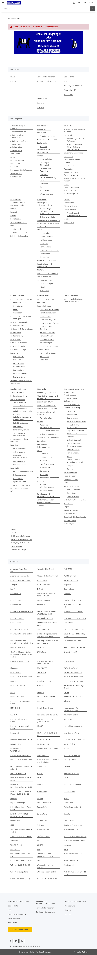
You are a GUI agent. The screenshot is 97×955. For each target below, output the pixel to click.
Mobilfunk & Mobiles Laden (75, 500)
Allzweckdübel (45, 233)
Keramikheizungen (47, 332)
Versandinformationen (46, 77)
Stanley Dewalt (43, 829)
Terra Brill (14, 841)
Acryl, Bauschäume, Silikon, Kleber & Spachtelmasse (74, 147)
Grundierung (42, 441)
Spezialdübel (45, 254)
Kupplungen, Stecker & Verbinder (19, 440)
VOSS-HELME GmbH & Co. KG (20, 855)
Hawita (40, 685)
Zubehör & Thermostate (49, 346)
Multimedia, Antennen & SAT (20, 489)
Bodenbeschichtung (45, 402)
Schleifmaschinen (71, 513)
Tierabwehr (15, 384)
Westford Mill (69, 865)
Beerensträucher (20, 302)
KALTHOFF (14, 715)
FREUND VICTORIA (71, 668)
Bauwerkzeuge (72, 418)
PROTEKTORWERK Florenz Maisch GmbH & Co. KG (20, 792)
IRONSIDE (41, 701)
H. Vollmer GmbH (44, 681)
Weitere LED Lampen (21, 485)
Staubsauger (69, 524)
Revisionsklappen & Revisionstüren (71, 189)
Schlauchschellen (44, 277)
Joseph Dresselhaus (45, 708)
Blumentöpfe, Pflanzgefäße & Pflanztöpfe (21, 317)
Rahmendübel (45, 247)
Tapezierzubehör (46, 490)
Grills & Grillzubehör (18, 343)
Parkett (13, 215)
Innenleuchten (19, 461)
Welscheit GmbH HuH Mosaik (45, 866)
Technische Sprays (18, 550)
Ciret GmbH (68, 622)
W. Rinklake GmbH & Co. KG (21, 860)
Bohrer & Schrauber (72, 404)
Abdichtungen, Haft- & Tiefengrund (75, 139)
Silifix (12, 825)
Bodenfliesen (69, 203)
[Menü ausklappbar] (3, 1)
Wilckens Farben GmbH (46, 872)
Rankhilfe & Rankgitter (19, 349)
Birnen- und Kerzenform (23, 471)
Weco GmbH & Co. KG (72, 860)
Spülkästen (44, 190)
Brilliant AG (41, 604)
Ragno (66, 798)
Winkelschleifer (70, 520)
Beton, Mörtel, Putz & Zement (72, 161)
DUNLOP (40, 647)
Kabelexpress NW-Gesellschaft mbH (71, 709)
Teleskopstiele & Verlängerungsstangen (46, 495)
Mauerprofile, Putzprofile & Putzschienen (74, 179)
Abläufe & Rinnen (44, 129)
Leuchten (14, 445)
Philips (39, 773)
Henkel (66, 692)
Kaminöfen (44, 356)
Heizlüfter (41, 302)
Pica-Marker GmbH (71, 773)
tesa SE (40, 841)
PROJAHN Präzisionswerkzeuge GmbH (21, 785)
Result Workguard (44, 803)
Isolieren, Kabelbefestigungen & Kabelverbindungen (22, 417)
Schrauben (44, 290)
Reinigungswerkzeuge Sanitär (48, 179)
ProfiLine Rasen (19, 377)
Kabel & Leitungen (20, 423)
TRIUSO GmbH (16, 845)
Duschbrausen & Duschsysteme (43, 151)
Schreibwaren (16, 546)
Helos (12, 692)
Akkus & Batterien (17, 392)
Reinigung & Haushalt (20, 543)
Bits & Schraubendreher (76, 421)
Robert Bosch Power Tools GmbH (20, 808)
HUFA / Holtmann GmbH (46, 697)
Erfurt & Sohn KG (70, 652)
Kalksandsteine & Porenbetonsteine (71, 173)
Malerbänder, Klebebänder (48, 478)
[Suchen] (92, 8)
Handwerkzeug (70, 411)
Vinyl (12, 226)
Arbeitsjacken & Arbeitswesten (16, 145)
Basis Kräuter (18, 363)
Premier (67, 778)
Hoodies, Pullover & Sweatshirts (18, 162)
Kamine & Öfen (43, 349)
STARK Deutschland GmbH (20, 836)
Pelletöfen (44, 360)
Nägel (42, 287)
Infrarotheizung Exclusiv (49, 323)
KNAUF (40, 726)
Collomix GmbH (43, 629)
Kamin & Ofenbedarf (48, 353)
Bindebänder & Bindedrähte (48, 220)
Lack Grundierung (47, 464)
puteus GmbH (69, 791)
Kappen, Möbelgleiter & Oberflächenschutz (73, 300)
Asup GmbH (42, 580)
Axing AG (14, 584)
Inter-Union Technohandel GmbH (20, 702)
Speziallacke (45, 467)
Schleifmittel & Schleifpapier (75, 517)
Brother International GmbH (21, 611)
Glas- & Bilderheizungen (49, 309)
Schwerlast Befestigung (49, 250)
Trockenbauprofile (71, 193)
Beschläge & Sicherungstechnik (44, 204)
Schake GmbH (42, 814)
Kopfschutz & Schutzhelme (21, 170)
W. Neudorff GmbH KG (73, 854)
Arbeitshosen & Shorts (19, 141)
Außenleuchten (19, 452)
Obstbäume (18, 306)
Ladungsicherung (71, 479)
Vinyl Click (17, 229)
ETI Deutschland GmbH (19, 661)
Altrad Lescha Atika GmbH (20, 580)
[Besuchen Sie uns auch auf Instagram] (22, 941)
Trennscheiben (73, 496)
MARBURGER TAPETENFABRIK (16, 749)
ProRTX (40, 784)
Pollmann (41, 778)
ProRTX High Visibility (72, 784)
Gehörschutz (15, 157)
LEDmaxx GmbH (43, 740)
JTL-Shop (85, 952)
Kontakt (13, 81)
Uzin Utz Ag (15, 849)
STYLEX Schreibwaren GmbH (75, 836)
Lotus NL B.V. (15, 744)
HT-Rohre (43, 174)
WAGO (39, 860)
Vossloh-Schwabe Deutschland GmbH (45, 855)
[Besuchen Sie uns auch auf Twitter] (16, 941)
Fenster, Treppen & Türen (21, 539)
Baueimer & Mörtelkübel (73, 153)
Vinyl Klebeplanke (20, 232)
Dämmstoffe (69, 165)
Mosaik (66, 219)
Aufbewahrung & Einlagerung (70, 399)
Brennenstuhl (15, 604)
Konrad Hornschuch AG (73, 726)
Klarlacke (43, 460)
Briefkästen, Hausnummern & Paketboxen (48, 225)
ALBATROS (68, 569)
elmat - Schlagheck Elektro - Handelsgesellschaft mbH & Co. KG (21, 654)
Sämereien (14, 353)
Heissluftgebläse (70, 472)
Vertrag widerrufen (20, 929)
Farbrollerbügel (46, 418)
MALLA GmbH (69, 744)
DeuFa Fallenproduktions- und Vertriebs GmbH (47, 635)
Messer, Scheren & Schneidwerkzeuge (74, 444)
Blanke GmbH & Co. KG (73, 600)
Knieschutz (14, 166)
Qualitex (13, 798)
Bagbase (67, 584)
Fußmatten (14, 208)
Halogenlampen (19, 475)
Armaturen (41, 133)
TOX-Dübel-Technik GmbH (74, 841)
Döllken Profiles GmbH (73, 641)
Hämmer (70, 437)
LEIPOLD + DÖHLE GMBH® (74, 740)
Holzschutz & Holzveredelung (43, 445)
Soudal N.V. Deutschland (74, 825)
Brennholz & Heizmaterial (47, 299)
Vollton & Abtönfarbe (48, 434)
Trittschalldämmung (18, 222)
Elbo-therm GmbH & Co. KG (75, 647)
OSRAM (67, 766)
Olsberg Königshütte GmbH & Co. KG (21, 767)
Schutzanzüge (16, 173)
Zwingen (70, 469)
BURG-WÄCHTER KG (45, 618)
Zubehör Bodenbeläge (19, 236)
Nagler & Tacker (73, 453)
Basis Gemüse (18, 360)
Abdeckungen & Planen (46, 392)
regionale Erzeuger (17, 803)
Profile (66, 184)
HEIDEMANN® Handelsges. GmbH (74, 686)
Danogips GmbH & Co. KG (74, 629)
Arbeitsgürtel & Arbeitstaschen (70, 393)
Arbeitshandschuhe (18, 132)
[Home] (48, 42)
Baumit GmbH (69, 589)
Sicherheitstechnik (47, 217)
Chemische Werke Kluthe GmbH (47, 623)
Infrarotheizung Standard (46, 327)
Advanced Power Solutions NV (20, 570)
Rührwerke (68, 503)
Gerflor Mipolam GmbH (73, 672)
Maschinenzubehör (71, 486)
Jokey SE (67, 701)
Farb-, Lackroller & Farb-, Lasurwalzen (46, 413)
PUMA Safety (42, 791)
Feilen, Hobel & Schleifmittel (73, 426)
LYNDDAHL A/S (43, 744)
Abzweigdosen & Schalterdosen (19, 404)
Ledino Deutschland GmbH (21, 740)
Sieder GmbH (15, 821)
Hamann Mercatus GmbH (74, 681)
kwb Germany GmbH (72, 733)
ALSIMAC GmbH (70, 576)
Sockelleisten (15, 219)
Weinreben (17, 313)
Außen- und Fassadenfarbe (46, 426)
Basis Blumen (18, 356)
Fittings (40, 156)
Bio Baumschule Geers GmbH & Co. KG (46, 594)
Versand (37, 946)
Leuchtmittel (15, 468)
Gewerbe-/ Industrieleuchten (20, 456)
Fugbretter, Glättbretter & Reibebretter (76, 432)
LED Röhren (17, 478)
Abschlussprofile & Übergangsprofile (17, 204)
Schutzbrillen (15, 177)
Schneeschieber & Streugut (21, 380)
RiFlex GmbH (69, 803)
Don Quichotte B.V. (17, 647)
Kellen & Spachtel (74, 440)
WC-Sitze (43, 146)
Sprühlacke (44, 471)
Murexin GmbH (43, 755)
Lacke (39, 450)
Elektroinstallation (17, 399)
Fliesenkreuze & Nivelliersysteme (73, 214)
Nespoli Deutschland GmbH (21, 760)
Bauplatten (68, 156)
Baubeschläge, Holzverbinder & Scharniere (46, 211)
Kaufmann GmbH (71, 715)
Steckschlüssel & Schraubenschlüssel (75, 461)
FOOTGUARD (42, 668)
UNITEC (40, 845)
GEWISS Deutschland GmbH (21, 677)
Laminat (13, 212)
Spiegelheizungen (47, 339)
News (12, 77)
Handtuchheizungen (48, 313)
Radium (40, 798)
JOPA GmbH (15, 708)
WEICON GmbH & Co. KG (20, 865)
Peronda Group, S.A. (18, 773)
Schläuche (44, 184)
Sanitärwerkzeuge (71, 510)
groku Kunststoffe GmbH (73, 677)
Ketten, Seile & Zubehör (46, 260)
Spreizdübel (45, 257)
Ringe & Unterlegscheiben (47, 273)
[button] (74, 2)
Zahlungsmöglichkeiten (46, 81)
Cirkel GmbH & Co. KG (19, 629)
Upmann (67, 845)
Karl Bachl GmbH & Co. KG (47, 715)
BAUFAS (40, 589)
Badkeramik (41, 143)
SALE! (13, 529)
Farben (40, 421)
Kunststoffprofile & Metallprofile (44, 265)
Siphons (43, 187)
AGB (65, 81)
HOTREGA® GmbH (17, 697)
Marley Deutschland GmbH (48, 748)
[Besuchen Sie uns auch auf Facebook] (10, 941)
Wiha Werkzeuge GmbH (19, 872)
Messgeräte (17, 426)
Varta (66, 849)
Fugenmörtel (69, 169)
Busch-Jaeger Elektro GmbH (75, 618)
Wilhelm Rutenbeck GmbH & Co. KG (75, 873)
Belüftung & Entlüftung (20, 536)
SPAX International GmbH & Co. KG (21, 830)
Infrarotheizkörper (44, 306)
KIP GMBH (68, 719)
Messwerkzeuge (73, 449)
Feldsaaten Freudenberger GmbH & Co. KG (47, 662)
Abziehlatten (72, 414)
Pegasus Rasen (19, 370)
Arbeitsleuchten (19, 448)
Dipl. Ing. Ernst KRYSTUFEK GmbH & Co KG (47, 642)
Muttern (40, 270)
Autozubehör (16, 532)
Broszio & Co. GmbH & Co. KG (74, 605)
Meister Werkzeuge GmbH (20, 755)
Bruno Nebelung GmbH (73, 611)
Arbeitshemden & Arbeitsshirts (17, 136)
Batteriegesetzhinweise (73, 85)
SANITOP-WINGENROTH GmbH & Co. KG (19, 815)
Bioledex (67, 593)
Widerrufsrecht (70, 90)
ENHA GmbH (42, 652)
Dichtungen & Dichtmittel (45, 163)
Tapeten (40, 481)
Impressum (68, 94)
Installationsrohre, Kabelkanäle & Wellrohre (23, 410)
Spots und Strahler (20, 482)
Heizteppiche (45, 316)
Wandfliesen (69, 222)
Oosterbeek (41, 766)
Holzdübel (44, 243)
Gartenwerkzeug (16, 336)
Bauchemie (68, 135)
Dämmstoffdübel (46, 236)
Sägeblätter (71, 493)
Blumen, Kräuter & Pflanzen (21, 299)
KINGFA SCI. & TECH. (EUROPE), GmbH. (45, 720)
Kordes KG (14, 733)
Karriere (40, 103)
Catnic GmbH (15, 622)
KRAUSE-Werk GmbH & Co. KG (47, 734)
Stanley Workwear (71, 829)
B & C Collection (43, 584)
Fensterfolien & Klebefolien (48, 437)
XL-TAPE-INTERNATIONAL (47, 879)
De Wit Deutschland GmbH (21, 634)
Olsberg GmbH (70, 760)
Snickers (40, 825)
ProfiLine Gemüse (20, 373)
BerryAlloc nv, (15, 593)
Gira (38, 677)
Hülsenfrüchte (19, 367)
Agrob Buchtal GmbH (45, 569)
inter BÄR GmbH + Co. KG (74, 697)
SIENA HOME (69, 821)
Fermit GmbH (69, 661)
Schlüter (67, 814)
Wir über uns (42, 99)
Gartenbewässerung (18, 325)
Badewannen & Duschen (47, 139)
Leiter (66, 483)
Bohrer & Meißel (73, 489)
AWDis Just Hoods (71, 580)
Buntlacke (44, 454)
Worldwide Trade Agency (20, 879)
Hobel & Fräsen (70, 476)
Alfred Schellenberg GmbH (47, 576)
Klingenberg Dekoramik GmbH (19, 727)
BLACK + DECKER (43, 600)
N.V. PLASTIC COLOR (72, 755)
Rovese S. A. (42, 807)
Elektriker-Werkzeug (72, 408)
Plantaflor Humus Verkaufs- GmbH (21, 779)
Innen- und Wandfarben (49, 431)
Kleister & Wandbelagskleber (47, 485)
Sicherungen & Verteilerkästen (19, 434)
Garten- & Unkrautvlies (19, 322)
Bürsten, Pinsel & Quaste (47, 409)
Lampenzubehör (19, 465)
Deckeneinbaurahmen (19, 396)
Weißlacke (44, 474)
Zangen (70, 465)
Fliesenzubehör (70, 209)
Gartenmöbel (15, 332)
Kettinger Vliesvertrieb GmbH (19, 720)
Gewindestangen (46, 283)
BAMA (12, 589)
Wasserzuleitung (46, 194)
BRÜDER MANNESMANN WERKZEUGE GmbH (46, 612)
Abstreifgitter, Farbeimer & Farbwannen (47, 397)
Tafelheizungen (46, 343)
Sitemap (40, 107)
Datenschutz (69, 77)
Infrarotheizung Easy (48, 320)
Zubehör (40, 506)
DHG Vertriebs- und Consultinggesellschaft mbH (21, 642)
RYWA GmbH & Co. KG (72, 807)
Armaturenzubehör (47, 136)
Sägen (69, 456)
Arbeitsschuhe (16, 150)
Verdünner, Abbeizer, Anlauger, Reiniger (45, 501)
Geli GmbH (41, 672)
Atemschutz (15, 154)
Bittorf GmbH (15, 600)
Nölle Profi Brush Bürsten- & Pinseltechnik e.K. (48, 761)
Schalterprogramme (21, 430)
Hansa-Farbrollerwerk (19, 685)
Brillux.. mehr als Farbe (46, 405)
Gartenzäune (15, 339)
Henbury (40, 692)
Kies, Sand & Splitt (17, 346)
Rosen (15, 309)
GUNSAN (13, 681)
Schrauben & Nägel (45, 280)
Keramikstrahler (46, 336)
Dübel (39, 230)
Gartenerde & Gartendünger (21, 329)
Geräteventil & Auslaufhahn (45, 169)
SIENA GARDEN (43, 821)
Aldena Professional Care (20, 576)
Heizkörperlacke (46, 457)
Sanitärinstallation (44, 159)
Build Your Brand (17, 618)
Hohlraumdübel (46, 240)
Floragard (14, 668)
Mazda (66, 748)
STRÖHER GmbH (43, 836)
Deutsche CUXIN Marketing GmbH (74, 635)
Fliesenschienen (70, 206)
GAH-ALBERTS (15, 672)
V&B (38, 849)
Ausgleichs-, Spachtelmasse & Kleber (75, 130)
